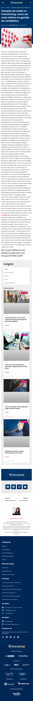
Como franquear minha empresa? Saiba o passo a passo (16, 407)
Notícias (6, 276)
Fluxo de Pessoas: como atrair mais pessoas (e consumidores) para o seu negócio (16, 319)
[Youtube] (25, 486)
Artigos (8, 7)
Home (2, 7)
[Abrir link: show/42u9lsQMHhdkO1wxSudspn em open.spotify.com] (18, 637)
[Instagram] (19, 486)
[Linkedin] (13, 486)
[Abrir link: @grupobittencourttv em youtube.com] (11, 637)
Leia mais (7, 325)
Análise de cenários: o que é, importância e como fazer (14, 452)
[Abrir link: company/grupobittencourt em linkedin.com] (7, 637)
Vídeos (6, 279)
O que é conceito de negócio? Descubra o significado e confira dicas (16, 366)
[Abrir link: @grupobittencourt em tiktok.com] (14, 637)
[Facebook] (7, 486)
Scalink (4, 215)
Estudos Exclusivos (9, 272)
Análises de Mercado (9, 283)
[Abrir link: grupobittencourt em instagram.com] (3, 637)
